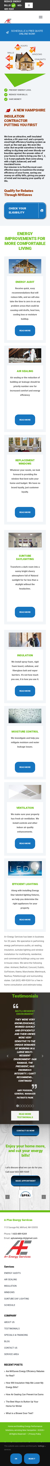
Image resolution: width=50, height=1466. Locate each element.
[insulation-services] (25, 633)
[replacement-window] (25, 438)
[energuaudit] (25, 260)
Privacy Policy (35, 1434)
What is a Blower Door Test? (19, 1413)
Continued (25, 1080)
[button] (7, 1197)
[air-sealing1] (25, 349)
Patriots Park (25, 1097)
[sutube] (25, 533)
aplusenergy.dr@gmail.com (24, 1238)
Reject (32, 1459)
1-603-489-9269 (19, 1234)
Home (10, 1426)
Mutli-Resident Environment (25, 1012)
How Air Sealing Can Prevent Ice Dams (24, 1394)
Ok (16, 1459)
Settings (41, 1446)
